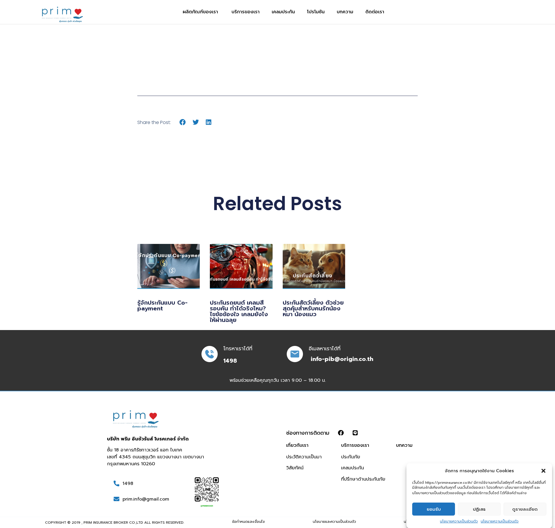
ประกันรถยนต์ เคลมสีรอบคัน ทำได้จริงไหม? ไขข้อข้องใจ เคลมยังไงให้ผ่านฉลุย (239, 311)
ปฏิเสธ (479, 509)
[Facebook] (341, 433)
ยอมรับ (434, 509)
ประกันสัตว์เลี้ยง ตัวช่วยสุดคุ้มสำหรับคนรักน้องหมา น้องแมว (313, 308)
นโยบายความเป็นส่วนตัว (459, 521)
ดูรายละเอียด (525, 509)
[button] (543, 471)
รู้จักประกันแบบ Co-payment (162, 305)
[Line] (355, 433)
